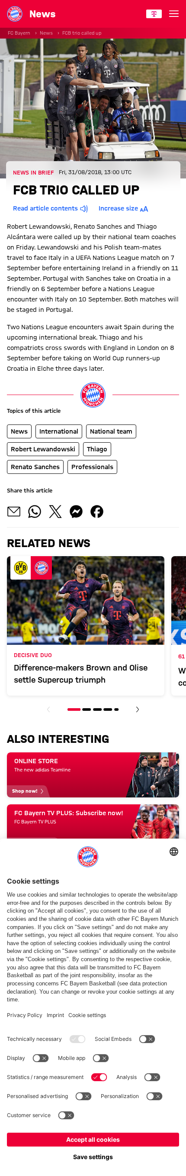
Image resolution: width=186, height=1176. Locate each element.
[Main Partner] (154, 14)
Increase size (118, 208)
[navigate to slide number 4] (107, 709)
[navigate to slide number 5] (116, 709)
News (46, 33)
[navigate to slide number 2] (87, 709)
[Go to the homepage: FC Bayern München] (14, 14)
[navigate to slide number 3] (97, 709)
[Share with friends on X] (55, 511)
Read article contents (45, 208)
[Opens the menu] (174, 14)
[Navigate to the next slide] (138, 709)
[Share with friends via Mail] (14, 511)
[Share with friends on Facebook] (97, 511)
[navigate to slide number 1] (73, 709)
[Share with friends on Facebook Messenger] (76, 511)
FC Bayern (19, 33)
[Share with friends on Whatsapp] (35, 511)
